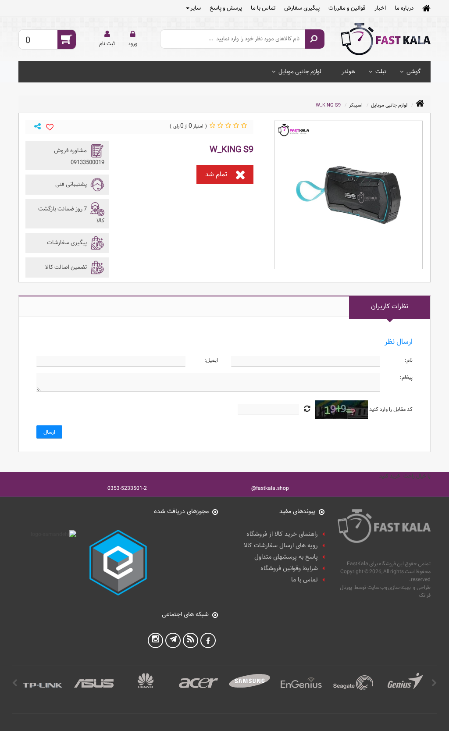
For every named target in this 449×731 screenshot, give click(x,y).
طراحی (424, 587)
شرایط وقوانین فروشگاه (289, 568)
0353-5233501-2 (127, 488)
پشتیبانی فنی (71, 184)
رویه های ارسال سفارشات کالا (281, 545)
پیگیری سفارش (302, 8)
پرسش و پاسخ (226, 8)
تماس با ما (263, 8)
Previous (434, 683)
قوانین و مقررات (347, 8)
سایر (195, 8)
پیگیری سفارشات (67, 242)
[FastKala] (386, 39)
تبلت (380, 71)
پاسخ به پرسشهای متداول (286, 557)
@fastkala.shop (270, 488)
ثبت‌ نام (107, 43)
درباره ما (404, 8)
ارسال (49, 432)
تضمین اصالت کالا (66, 267)
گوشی (413, 71)
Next (15, 683)
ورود (132, 43)
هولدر (348, 71)
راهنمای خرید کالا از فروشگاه (282, 534)
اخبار (380, 8)
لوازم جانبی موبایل (299, 71)
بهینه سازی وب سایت (389, 587)
